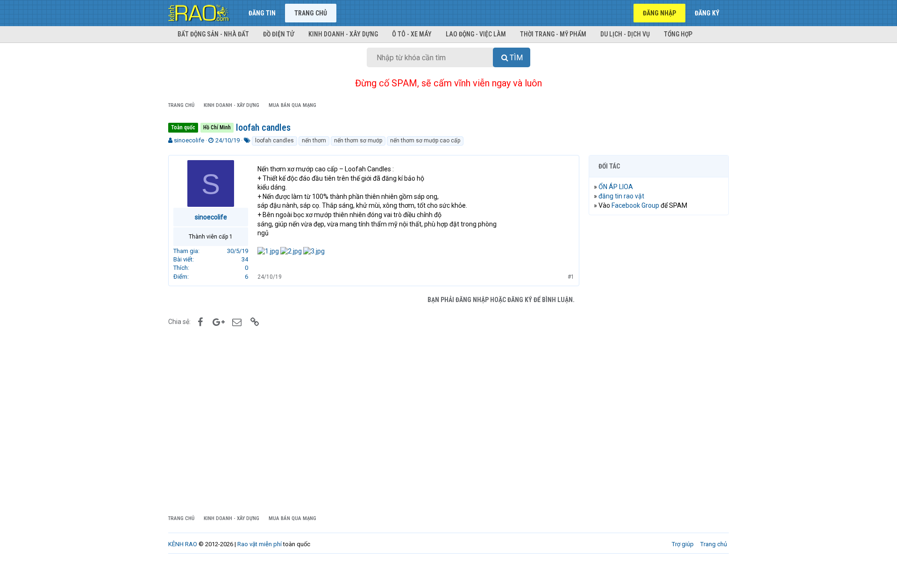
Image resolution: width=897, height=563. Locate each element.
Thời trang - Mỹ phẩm (553, 34)
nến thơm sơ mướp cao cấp (425, 140)
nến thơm (314, 140)
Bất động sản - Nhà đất (213, 34)
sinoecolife (189, 140)
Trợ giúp (683, 544)
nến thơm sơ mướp (358, 140)
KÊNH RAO (182, 544)
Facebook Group (635, 205)
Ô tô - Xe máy (412, 34)
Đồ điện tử (278, 34)
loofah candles (274, 140)
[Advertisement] (659, 365)
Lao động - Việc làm (476, 34)
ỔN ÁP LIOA (615, 186)
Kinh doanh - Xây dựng (343, 34)
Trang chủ (310, 13)
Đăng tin (262, 13)
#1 (571, 277)
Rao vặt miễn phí (259, 544)
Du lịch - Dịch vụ (625, 34)
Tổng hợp (678, 34)
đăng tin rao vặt (621, 196)
